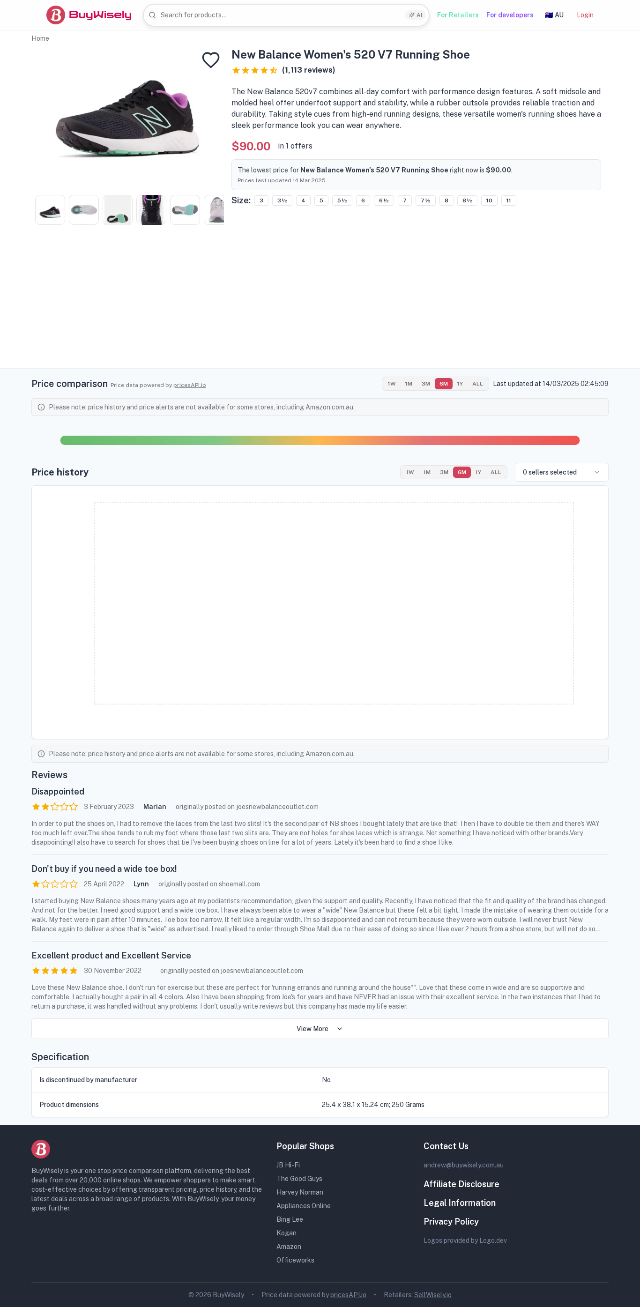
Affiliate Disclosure (461, 1184)
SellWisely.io (433, 1295)
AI (419, 15)
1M (408, 383)
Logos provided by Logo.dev (465, 1240)
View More (312, 1028)
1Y (460, 383)
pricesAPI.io (189, 385)
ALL (477, 383)
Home (40, 38)
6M (443, 383)
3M (426, 383)
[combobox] (286, 15)
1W (392, 383)
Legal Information (460, 1203)
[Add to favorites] (211, 60)
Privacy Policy (451, 1221)
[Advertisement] (320, 302)
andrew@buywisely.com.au (464, 1165)
